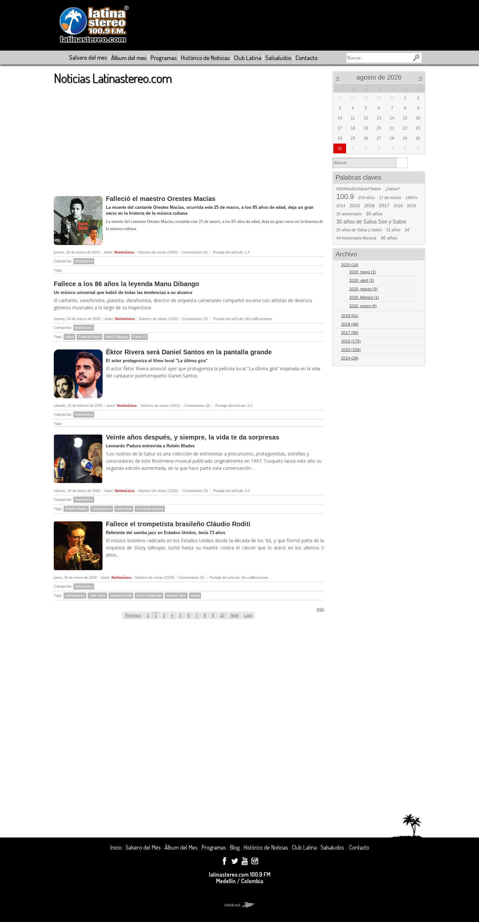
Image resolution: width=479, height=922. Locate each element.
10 (222, 615)
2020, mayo (362, 272)
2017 (384, 205)
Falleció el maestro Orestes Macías (160, 198)
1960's (411, 198)
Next (234, 615)
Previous (133, 615)
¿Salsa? (392, 189)
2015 (355, 205)
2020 (349, 265)
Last (248, 615)
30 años (374, 214)
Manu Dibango (116, 337)
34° (408, 230)
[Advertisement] (189, 136)
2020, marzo (363, 289)
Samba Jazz (176, 595)
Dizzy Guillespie (149, 595)
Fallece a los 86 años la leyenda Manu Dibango (126, 283)
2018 (398, 206)
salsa (69, 337)
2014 (340, 206)
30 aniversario (349, 214)
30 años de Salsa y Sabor (359, 230)
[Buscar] (401, 163)
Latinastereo (101, 509)
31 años (393, 230)
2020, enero (363, 306)
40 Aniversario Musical (356, 238)
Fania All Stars (89, 337)
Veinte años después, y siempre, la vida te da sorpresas (192, 437)
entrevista (124, 509)
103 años (366, 198)
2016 (369, 205)
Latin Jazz (97, 595)
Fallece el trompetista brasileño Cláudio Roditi (178, 524)
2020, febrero (364, 297)
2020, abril (361, 280)
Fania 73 (139, 337)
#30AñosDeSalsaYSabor (358, 189)
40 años (389, 238)
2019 (411, 206)
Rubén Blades (76, 509)
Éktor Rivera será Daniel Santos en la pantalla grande (189, 352)
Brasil (195, 595)
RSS (320, 609)
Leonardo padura (149, 509)
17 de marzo (390, 198)
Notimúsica (124, 252)
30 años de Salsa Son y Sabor (371, 222)
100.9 (345, 197)
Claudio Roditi (121, 595)
